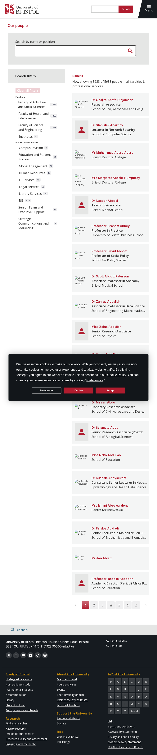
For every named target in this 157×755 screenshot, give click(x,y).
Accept (110, 390)
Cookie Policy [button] (116, 375)
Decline (78, 390)
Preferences (46, 390)
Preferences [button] (94, 380)
